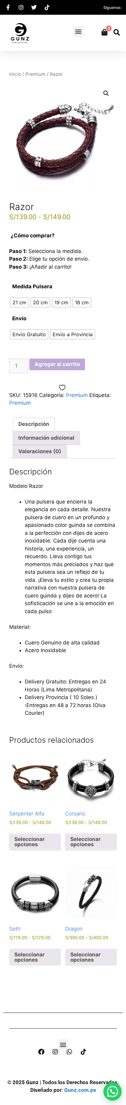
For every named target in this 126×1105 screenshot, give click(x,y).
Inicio (15, 74)
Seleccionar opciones (29, 841)
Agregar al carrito (57, 364)
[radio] (19, 302)
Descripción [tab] (33, 424)
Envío (19, 318)
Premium (35, 74)
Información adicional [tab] (46, 438)
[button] (78, 31)
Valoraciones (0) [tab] (39, 451)
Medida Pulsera (32, 286)
